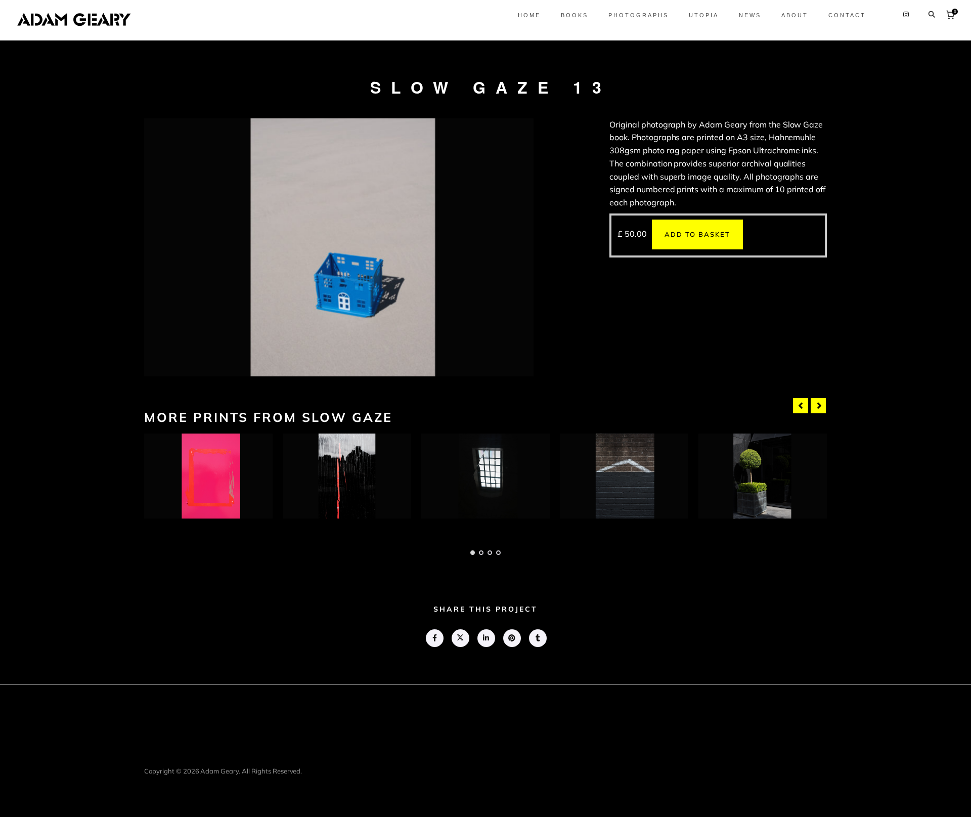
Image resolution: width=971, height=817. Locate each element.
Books (574, 15)
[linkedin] (486, 638)
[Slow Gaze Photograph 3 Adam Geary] (485, 476)
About (794, 15)
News (750, 15)
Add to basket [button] (697, 234)
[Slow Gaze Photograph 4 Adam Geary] (624, 476)
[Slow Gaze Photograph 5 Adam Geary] (762, 476)
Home (529, 15)
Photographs (638, 15)
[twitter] (460, 638)
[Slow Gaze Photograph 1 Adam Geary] (208, 476)
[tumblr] (537, 638)
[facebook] (434, 638)
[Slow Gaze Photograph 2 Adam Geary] (347, 476)
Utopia (704, 15)
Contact (847, 15)
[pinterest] (511, 638)
